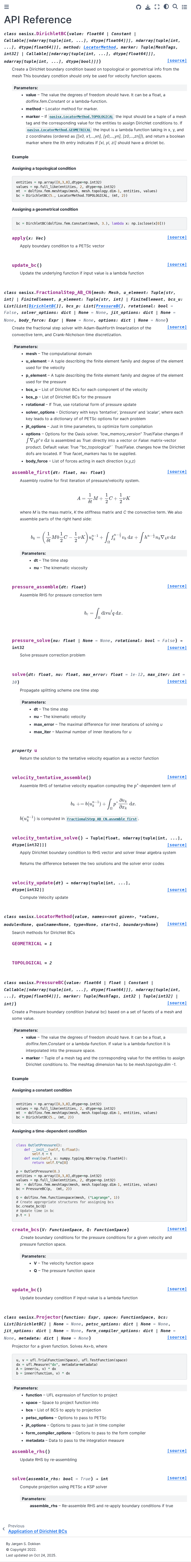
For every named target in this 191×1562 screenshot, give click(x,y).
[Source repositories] (138, 7)
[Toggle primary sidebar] (6, 7)
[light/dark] (166, 6)
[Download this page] (147, 7)
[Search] (175, 6)
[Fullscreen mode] (157, 7)
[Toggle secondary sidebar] (184, 7)
